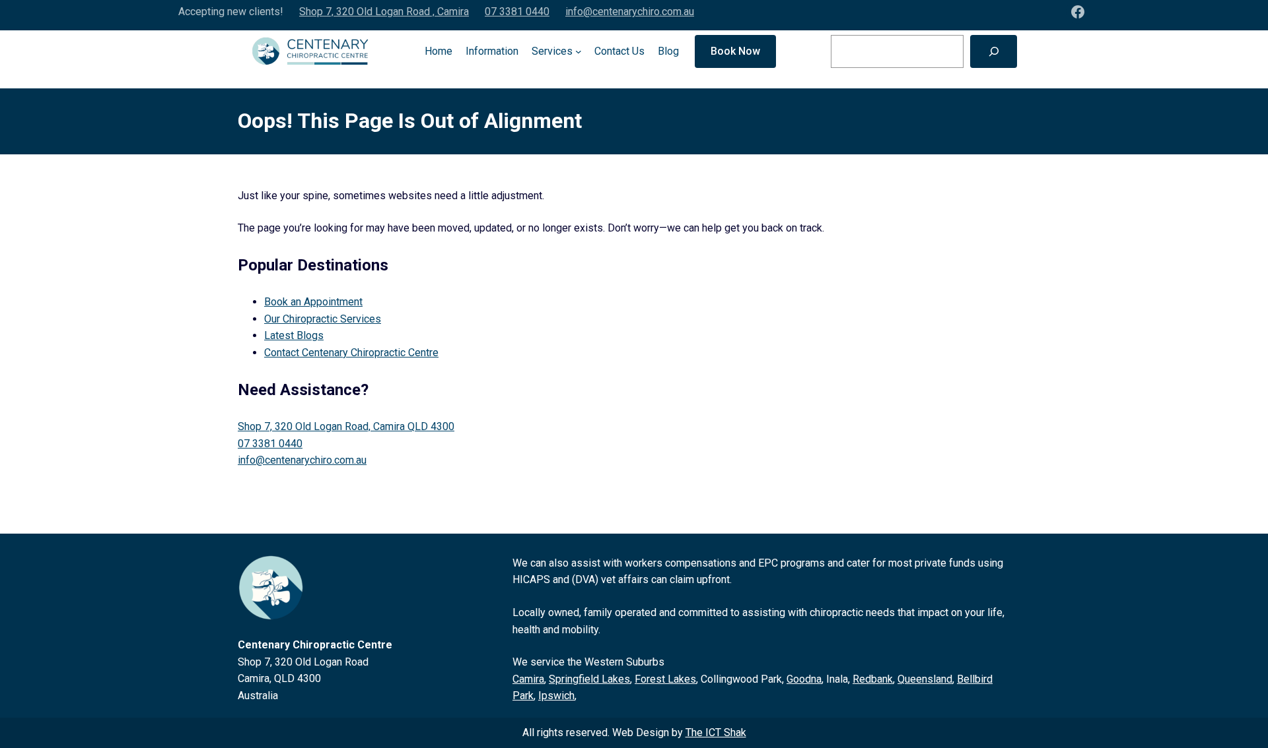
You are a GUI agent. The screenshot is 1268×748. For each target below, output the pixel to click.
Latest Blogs (294, 335)
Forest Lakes (665, 679)
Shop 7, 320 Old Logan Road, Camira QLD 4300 (346, 426)
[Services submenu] (578, 51)
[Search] (993, 51)
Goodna (804, 679)
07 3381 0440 (517, 11)
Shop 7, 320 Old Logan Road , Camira (384, 11)
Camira (528, 679)
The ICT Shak (716, 732)
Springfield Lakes (589, 679)
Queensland (925, 679)
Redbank (873, 679)
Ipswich (556, 695)
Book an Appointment (313, 302)
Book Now (735, 51)
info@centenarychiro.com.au (629, 11)
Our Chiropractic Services (322, 319)
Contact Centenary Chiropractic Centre (351, 352)
